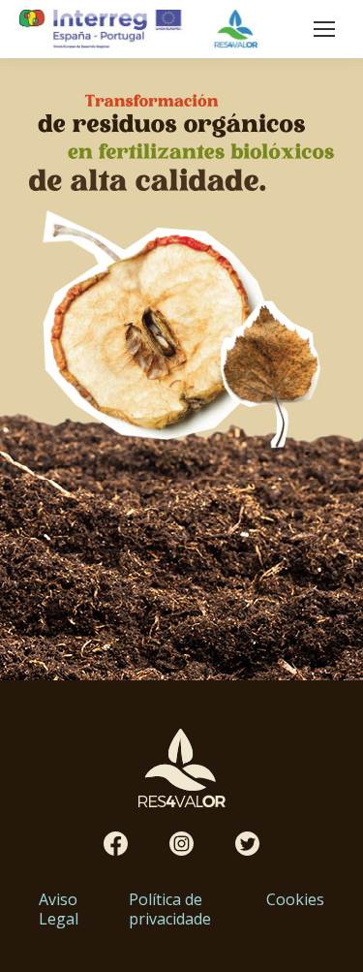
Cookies (295, 900)
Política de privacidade (170, 909)
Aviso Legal (58, 909)
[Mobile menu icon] (324, 29)
